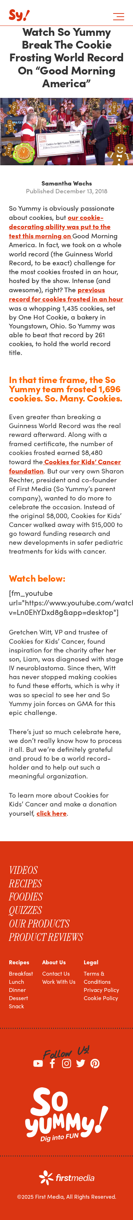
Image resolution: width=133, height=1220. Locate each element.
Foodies (26, 897)
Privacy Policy (101, 989)
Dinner (17, 989)
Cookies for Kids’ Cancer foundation (65, 465)
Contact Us (56, 973)
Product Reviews (46, 937)
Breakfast (21, 973)
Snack (16, 1006)
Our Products (39, 924)
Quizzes (25, 910)
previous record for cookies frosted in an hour (66, 293)
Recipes (25, 884)
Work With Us (59, 981)
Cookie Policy (101, 998)
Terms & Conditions (97, 977)
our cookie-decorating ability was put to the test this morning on (60, 226)
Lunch (16, 981)
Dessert (18, 998)
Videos (23, 870)
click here (52, 812)
